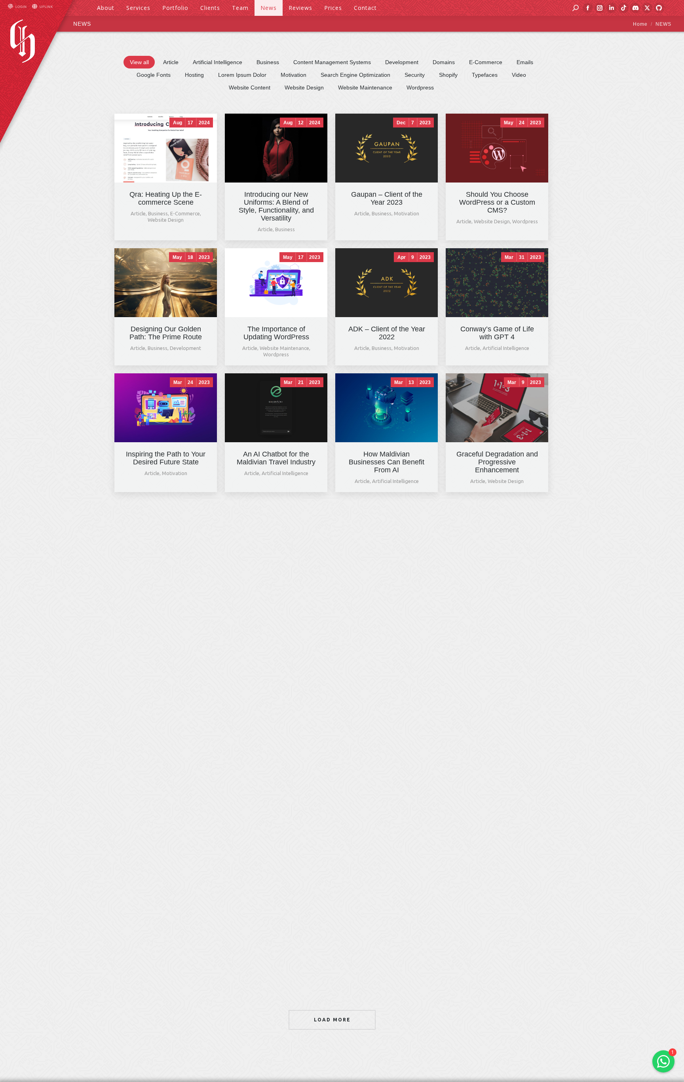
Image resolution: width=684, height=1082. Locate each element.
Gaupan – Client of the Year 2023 (386, 198)
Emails (525, 62)
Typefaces (485, 75)
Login (21, 7)
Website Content (249, 87)
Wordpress (420, 87)
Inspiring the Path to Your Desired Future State (165, 458)
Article (171, 62)
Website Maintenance (365, 87)
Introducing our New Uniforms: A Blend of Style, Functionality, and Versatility (276, 206)
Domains (444, 62)
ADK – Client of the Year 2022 (386, 333)
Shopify (448, 75)
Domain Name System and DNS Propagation (276, 838)
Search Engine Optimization (355, 75)
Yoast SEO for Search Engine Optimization (165, 838)
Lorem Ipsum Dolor (242, 75)
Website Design (304, 87)
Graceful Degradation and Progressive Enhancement (497, 462)
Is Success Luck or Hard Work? (165, 712)
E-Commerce (485, 62)
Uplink (46, 7)
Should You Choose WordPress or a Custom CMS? (497, 202)
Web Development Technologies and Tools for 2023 (387, 716)
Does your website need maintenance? (497, 712)
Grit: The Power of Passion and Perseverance (276, 589)
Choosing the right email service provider (165, 964)
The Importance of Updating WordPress (276, 333)
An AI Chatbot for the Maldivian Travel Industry (276, 458)
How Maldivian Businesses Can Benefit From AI (386, 462)
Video (519, 75)
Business (267, 62)
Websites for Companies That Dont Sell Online (166, 585)
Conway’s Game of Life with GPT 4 (497, 333)
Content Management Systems (332, 62)
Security (415, 75)
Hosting (194, 75)
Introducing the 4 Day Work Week (497, 838)
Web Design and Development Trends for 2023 (387, 589)
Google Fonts (154, 75)
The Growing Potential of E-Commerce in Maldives (276, 712)
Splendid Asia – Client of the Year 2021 (386, 838)
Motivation (293, 75)
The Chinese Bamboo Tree (497, 585)
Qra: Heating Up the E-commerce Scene (165, 198)
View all (139, 62)
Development (401, 62)
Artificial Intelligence (217, 62)
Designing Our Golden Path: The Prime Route (165, 333)
